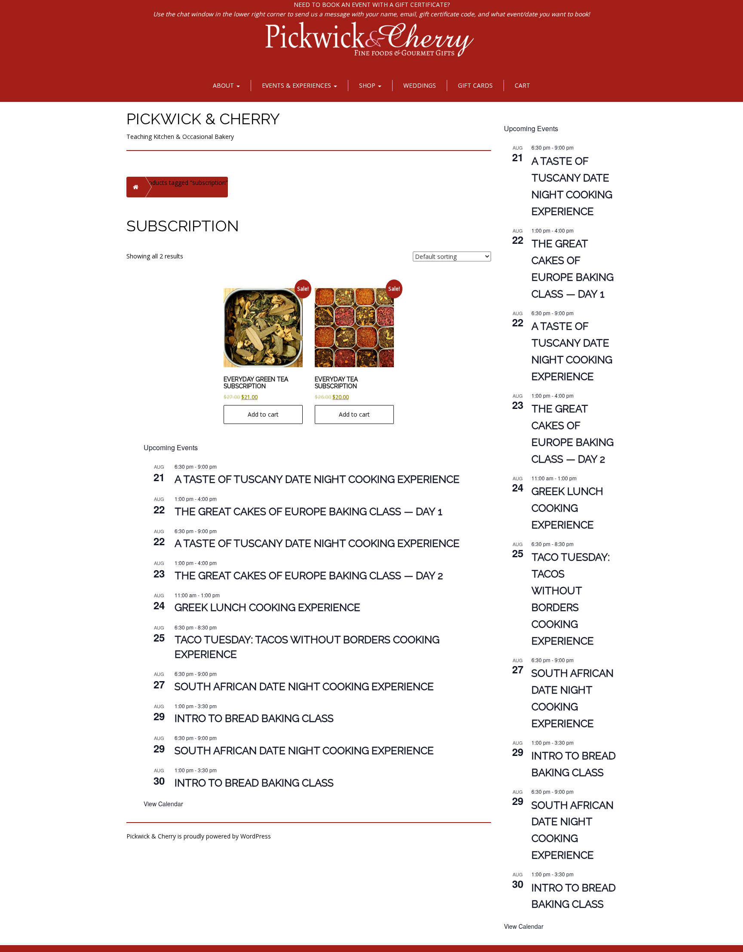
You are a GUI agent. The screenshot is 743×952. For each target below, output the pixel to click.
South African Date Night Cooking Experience (304, 686)
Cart (522, 85)
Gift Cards (475, 85)
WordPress (255, 836)
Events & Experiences (297, 85)
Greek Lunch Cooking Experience (267, 607)
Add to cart (263, 414)
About (224, 85)
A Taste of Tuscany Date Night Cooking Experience (317, 479)
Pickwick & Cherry (203, 119)
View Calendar (163, 803)
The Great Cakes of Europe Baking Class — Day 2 (309, 575)
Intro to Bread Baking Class (254, 718)
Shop (368, 85)
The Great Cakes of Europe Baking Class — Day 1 (308, 511)
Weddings (419, 85)
